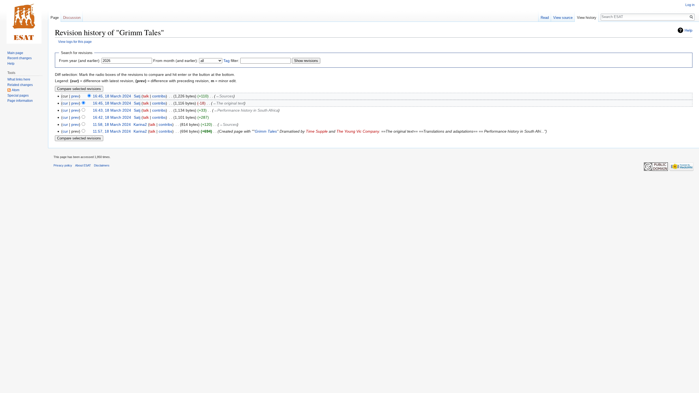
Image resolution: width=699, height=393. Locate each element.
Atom (15, 90)
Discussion (72, 18)
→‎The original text (228, 103)
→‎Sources (224, 96)
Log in (690, 5)
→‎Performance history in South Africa (246, 110)
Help (688, 30)
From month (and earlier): (175, 60)
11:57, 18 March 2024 (112, 131)
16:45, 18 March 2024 (112, 96)
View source (563, 18)
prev (75, 96)
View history (586, 18)
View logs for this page (75, 41)
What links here (18, 79)
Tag (226, 60)
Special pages (18, 95)
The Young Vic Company (357, 131)
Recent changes (19, 58)
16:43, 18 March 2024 (112, 110)
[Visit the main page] (24, 22)
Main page (15, 53)
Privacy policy (63, 165)
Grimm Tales (266, 131)
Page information (20, 101)
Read (545, 18)
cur (65, 103)
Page (55, 18)
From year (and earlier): (79, 60)
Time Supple (317, 131)
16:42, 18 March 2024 (112, 117)
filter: (231, 60)
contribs (159, 96)
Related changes (20, 85)
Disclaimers (101, 165)
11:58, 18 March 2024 (112, 124)
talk (146, 96)
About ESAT (83, 165)
